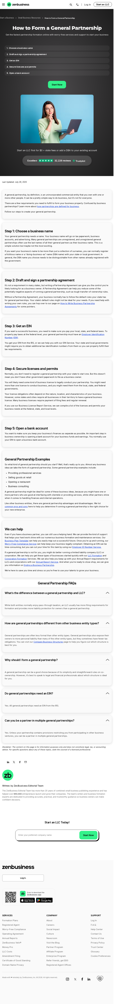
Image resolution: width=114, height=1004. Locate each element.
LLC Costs (7, 952)
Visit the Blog (53, 943)
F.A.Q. (93, 925)
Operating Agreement (12, 934)
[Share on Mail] (26, 763)
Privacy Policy (98, 943)
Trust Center (97, 947)
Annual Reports (10, 938)
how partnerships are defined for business (58, 206)
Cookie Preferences (101, 956)
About (49, 921)
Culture (50, 934)
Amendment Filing (11, 956)
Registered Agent (10, 925)
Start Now (57, 84)
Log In (23, 878)
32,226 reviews (62, 160)
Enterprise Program (56, 956)
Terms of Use (97, 938)
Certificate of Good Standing (16, 961)
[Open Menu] (3, 4)
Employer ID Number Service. (86, 547)
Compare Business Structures (48, 642)
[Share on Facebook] (20, 763)
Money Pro (7, 947)
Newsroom (51, 938)
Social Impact (53, 929)
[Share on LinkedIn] (9, 763)
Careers (50, 925)
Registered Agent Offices (58, 965)
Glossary (95, 952)
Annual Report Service (47, 562)
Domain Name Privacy (13, 965)
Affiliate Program (54, 952)
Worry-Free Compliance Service (20, 544)
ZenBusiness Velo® (11, 943)
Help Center (97, 929)
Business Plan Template (16, 541)
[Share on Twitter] (15, 763)
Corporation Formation (16, 559)
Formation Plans (10, 921)
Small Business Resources (29, 18)
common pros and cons (16, 507)
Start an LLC (102, 4)
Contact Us (96, 934)
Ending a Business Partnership (39, 565)
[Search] (71, 4)
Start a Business (7, 18)
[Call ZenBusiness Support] (77, 5)
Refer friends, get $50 (57, 961)
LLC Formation (95, 556)
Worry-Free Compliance (14, 929)
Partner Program (54, 947)
